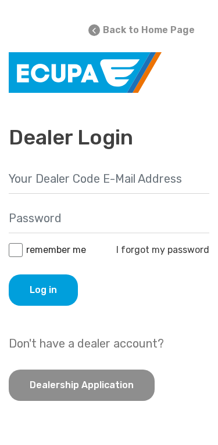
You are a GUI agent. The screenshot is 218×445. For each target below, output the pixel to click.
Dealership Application (82, 384)
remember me (56, 249)
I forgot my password (162, 249)
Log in (43, 289)
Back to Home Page (149, 29)
